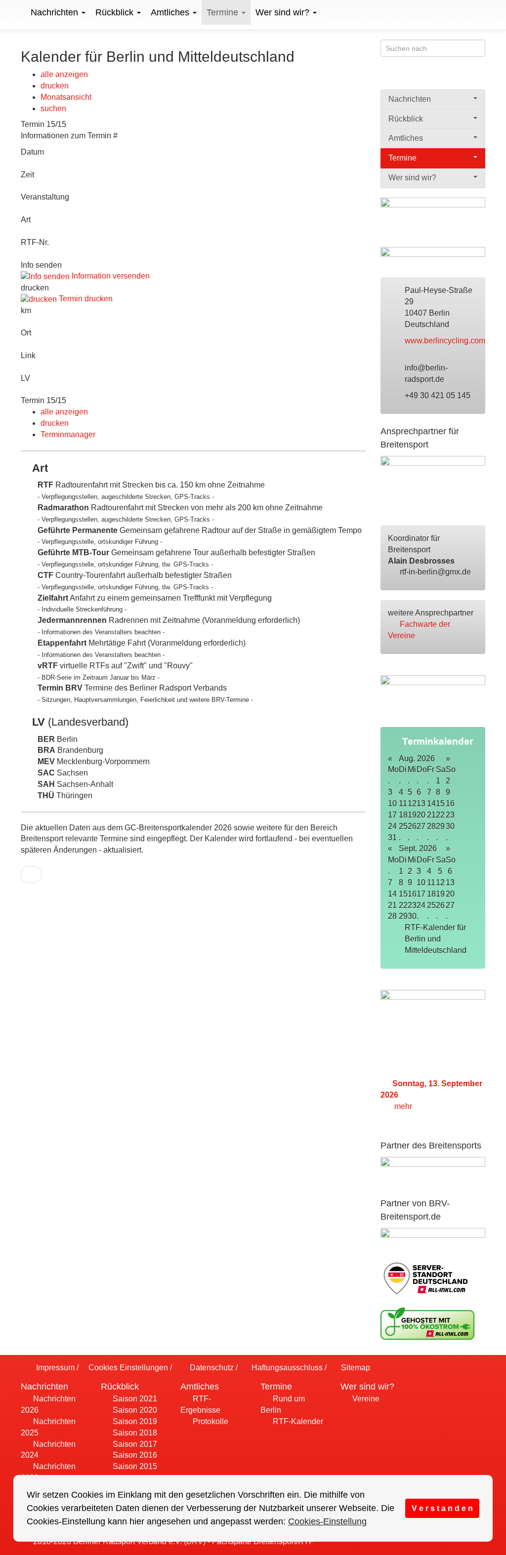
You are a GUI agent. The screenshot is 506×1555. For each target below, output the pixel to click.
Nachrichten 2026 (48, 1404)
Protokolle (209, 1421)
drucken (55, 86)
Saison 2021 (134, 1398)
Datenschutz (210, 1367)
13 (450, 882)
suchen (53, 108)
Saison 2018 (134, 1433)
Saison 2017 (134, 1444)
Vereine (365, 1398)
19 (440, 894)
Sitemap (354, 1367)
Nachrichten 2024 (48, 1450)
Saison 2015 (134, 1466)
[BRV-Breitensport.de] (19, 12)
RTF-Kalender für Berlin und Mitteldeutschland (436, 938)
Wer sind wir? (283, 12)
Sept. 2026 (418, 848)
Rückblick (115, 12)
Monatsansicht (66, 97)
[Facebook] (440, 77)
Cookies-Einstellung (327, 1521)
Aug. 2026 (417, 758)
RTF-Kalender (297, 1421)
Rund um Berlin (282, 1404)
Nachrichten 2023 (48, 1472)
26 (440, 905)
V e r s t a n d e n (442, 1508)
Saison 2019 (134, 1421)
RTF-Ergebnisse (200, 1404)
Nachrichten (56, 12)
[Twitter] (460, 77)
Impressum (54, 1367)
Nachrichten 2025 (48, 1427)
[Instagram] (479, 77)
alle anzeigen (64, 74)
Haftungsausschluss (286, 1367)
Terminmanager (68, 434)
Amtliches (171, 12)
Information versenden (110, 276)
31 (392, 837)
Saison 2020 (134, 1410)
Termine (224, 12)
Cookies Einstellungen (127, 1367)
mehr (404, 1106)
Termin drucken (85, 298)
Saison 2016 (134, 1455)
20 (450, 894)
